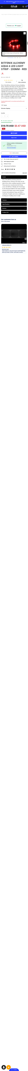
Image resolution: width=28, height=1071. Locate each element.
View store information (11, 147)
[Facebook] (6, 169)
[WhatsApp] (12, 169)
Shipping (3, 130)
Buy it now (14, 137)
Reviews (4, 208)
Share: (2, 169)
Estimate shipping (5, 108)
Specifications (5, 204)
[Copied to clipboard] (14, 169)
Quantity (3, 113)
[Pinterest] (10, 169)
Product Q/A (5, 212)
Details (4, 177)
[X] (8, 169)
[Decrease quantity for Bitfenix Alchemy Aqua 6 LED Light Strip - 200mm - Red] (2, 116)
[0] (26, 6)
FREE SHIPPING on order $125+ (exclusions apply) (15, 2)
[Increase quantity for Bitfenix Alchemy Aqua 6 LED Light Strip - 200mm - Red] (7, 116)
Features (4, 200)
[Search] (23, 6)
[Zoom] (24, 33)
